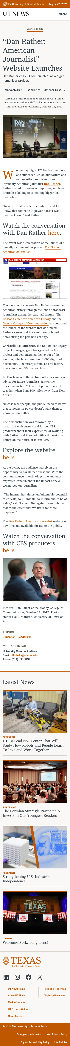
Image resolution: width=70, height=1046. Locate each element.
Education (9, 636)
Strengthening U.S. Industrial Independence (27, 878)
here (54, 232)
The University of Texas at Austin (29, 1026)
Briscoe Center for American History (27, 318)
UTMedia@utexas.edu (24, 655)
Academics (35, 28)
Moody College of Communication (26, 323)
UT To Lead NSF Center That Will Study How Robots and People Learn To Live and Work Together (33, 745)
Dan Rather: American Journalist (30, 521)
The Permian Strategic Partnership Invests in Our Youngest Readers (31, 813)
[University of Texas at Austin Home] (23, 4)
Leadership (25, 636)
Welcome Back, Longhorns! (25, 942)
